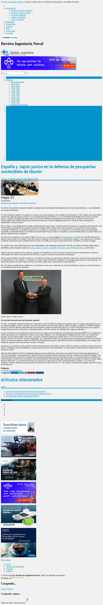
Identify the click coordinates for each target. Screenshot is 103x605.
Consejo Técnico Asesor (20, 13)
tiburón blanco (79, 248)
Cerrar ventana (7, 589)
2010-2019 (15, 84)
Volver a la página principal (12, 179)
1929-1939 (15, 102)
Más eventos (6, 560)
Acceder (9, 33)
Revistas (9, 80)
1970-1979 (15, 93)
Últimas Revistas (17, 82)
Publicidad (10, 22)
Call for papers (17, 151)
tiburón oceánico (35, 248)
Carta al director (17, 20)
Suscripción (10, 24)
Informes (9, 109)
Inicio (8, 564)
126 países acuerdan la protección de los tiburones (26, 391)
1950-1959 (15, 98)
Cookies (9, 571)
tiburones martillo (50, 248)
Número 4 (15, 124)
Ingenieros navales (13, 157)
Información (16, 155)
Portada (4, 2)
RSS (8, 29)
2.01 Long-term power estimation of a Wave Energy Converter (40, 140)
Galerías (9, 26)
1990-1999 (15, 89)
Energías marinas (13, 107)
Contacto (9, 569)
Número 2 (15, 138)
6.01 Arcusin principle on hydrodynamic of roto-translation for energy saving (46, 116)
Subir (3, 387)
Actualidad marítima (15, 2)
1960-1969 (15, 96)
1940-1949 (15, 100)
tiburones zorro (63, 248)
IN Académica (11, 112)
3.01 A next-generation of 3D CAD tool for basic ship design (39, 133)
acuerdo (4, 370)
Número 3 (15, 131)
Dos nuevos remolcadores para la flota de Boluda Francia (28, 394)
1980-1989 (15, 91)
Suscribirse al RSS (30, 179)
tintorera (42, 237)
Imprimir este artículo (9, 203)
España (10, 370)
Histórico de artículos (19, 105)
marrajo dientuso (69, 237)
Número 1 (15, 142)
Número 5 (15, 118)
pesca (20, 370)
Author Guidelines (18, 17)
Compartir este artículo (27, 203)
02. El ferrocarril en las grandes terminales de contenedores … (40, 148)
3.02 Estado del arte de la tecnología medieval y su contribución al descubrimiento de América (53, 135)
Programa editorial (18, 15)
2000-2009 (15, 87)
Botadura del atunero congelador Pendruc (22, 396)
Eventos (9, 160)
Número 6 (15, 114)
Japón (15, 370)
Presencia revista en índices (22, 10)
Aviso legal (10, 31)
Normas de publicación (20, 153)
